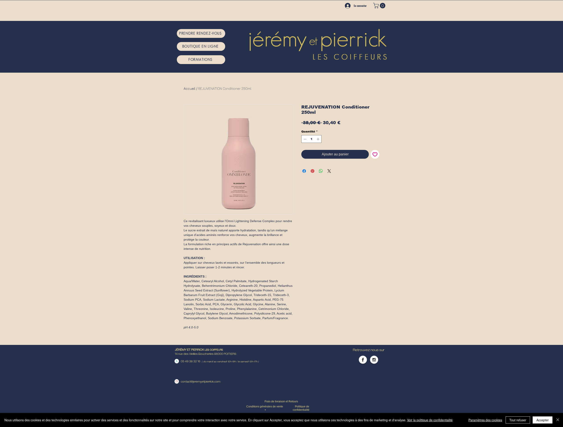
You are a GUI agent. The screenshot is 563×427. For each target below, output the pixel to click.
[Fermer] (557, 419)
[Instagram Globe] (374, 360)
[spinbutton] (311, 139)
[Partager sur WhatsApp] (321, 171)
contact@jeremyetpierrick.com (200, 382)
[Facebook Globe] (362, 360)
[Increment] (318, 139)
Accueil (189, 88)
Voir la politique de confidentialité (430, 420)
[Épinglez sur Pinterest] (312, 171)
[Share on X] (329, 171)
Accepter (542, 420)
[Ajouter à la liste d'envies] (375, 154)
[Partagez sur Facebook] (304, 171)
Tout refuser (517, 420)
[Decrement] (304, 139)
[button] (380, 5)
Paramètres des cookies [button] (485, 420)
